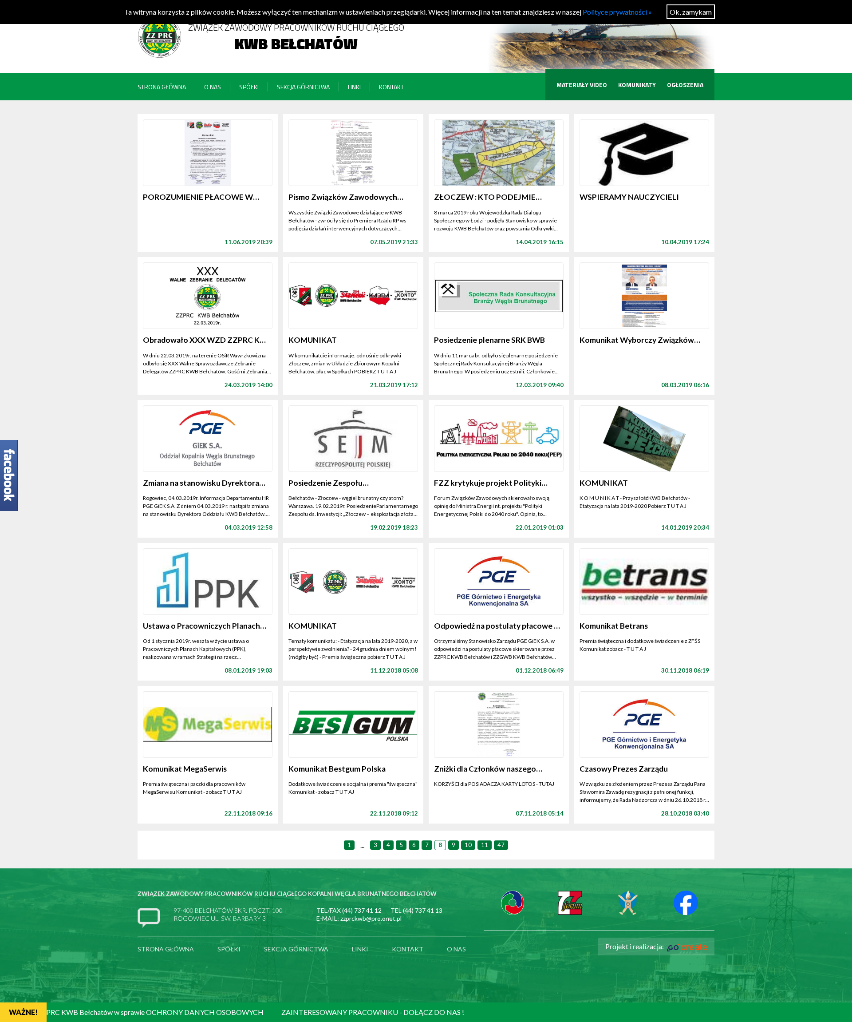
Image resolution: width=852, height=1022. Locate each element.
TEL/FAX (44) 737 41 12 (349, 910)
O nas (212, 86)
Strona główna (162, 86)
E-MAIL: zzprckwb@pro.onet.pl (359, 918)
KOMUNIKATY (637, 84)
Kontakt (391, 86)
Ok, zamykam (691, 12)
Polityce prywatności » (617, 12)
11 (484, 844)
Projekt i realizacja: (635, 946)
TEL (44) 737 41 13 (416, 910)
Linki (354, 86)
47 (501, 844)
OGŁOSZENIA (685, 84)
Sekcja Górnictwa (303, 86)
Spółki (249, 86)
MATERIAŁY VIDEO (581, 84)
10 (468, 844)
